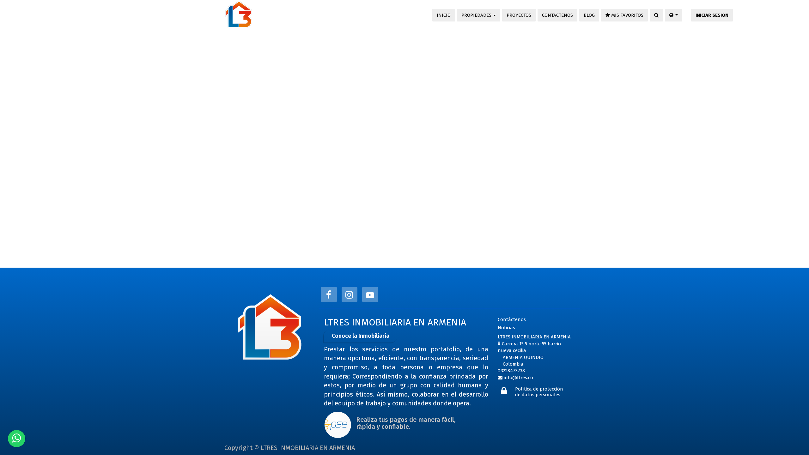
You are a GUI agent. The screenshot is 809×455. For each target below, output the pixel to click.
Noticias (506, 328)
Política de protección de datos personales (539, 391)
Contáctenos (512, 319)
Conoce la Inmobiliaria (360, 335)
